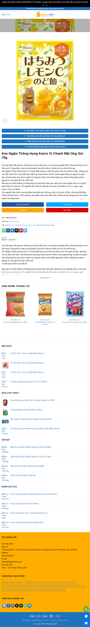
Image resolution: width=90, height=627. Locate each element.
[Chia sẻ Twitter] (12, 230)
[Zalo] (86, 616)
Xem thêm (44, 278)
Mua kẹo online (49, 225)
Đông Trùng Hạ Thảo (56, 590)
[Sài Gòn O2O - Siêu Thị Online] (45, 14)
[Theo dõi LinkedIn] (29, 606)
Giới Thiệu (26, 620)
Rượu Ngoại (54, 583)
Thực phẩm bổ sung (26, 590)
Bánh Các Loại (24, 583)
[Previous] (2, 311)
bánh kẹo (8, 225)
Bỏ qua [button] (45, 5)
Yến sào (41, 590)
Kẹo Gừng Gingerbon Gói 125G (15, 322)
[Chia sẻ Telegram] (25, 230)
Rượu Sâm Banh (69, 583)
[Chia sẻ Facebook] (8, 230)
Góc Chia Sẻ (63, 620)
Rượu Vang (8, 586)
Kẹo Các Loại (52, 23)
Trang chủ (36, 23)
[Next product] (42, 27)
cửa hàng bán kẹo (18, 225)
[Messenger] (86, 623)
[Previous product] (47, 27)
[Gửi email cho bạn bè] (17, 230)
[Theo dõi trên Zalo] (4, 606)
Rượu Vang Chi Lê (24, 586)
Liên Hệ (53, 620)
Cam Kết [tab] (12, 240)
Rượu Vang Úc (79, 586)
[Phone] (86, 609)
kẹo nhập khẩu (38, 225)
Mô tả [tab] (4, 240)
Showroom (36, 620)
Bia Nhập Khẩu (8, 583)
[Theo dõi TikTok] (17, 606)
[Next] (88, 311)
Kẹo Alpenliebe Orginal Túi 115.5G (45, 323)
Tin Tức (46, 620)
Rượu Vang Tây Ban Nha (61, 586)
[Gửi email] (21, 606)
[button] (6, 14)
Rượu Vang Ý (8, 590)
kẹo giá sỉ (29, 225)
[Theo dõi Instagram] (13, 606)
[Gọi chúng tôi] (25, 606)
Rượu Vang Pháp (41, 586)
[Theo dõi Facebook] (8, 606)
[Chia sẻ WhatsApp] (4, 230)
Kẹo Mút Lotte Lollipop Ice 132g (74, 322)
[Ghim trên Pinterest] (21, 230)
